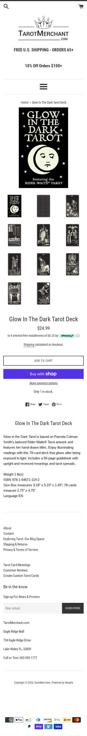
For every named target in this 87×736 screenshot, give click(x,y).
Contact (8, 534)
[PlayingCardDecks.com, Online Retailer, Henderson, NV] (43, 695)
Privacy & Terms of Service (20, 550)
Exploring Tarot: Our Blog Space (23, 539)
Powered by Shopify (62, 682)
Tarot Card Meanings (16, 565)
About (7, 528)
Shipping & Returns (15, 544)
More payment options (44, 383)
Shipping (29, 344)
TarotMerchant (42, 682)
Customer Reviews (15, 570)
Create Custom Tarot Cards (21, 576)
